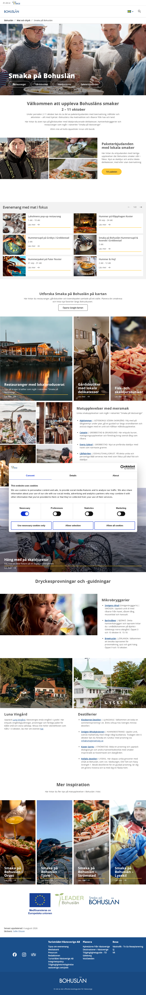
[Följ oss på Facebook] (15, 955)
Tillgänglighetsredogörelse (61, 964)
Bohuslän (8, 20)
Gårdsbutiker (42, 84)
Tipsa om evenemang (58, 946)
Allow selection (73, 525)
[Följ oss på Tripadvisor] (33, 955)
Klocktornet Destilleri (91, 719)
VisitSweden (88, 958)
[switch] (57, 513)
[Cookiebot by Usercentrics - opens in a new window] (122, 467)
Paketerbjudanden (90, 84)
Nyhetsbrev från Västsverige (96, 946)
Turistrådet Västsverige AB (60, 958)
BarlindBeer (110, 620)
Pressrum (52, 952)
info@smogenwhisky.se (92, 740)
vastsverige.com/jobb (58, 967)
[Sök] (139, 11)
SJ (113, 949)
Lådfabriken (85, 453)
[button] (48, 158)
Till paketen (111, 171)
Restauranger (19, 84)
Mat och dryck (23, 20)
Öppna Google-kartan (73, 307)
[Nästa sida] (141, 207)
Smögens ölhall (112, 605)
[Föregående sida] (129, 207)
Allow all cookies (114, 525)
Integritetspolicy (56, 961)
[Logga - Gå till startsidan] (14, 11)
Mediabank (53, 949)
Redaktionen (54, 955)
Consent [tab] (30, 475)
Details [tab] (73, 475)
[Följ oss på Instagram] (24, 955)
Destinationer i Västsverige (95, 949)
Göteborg (87, 955)
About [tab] (116, 475)
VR (114, 952)
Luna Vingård (19, 719)
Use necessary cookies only (31, 525)
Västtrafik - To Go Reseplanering (128, 946)
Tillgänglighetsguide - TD (95, 952)
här (41, 728)
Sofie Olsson (19, 931)
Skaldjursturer (64, 84)
